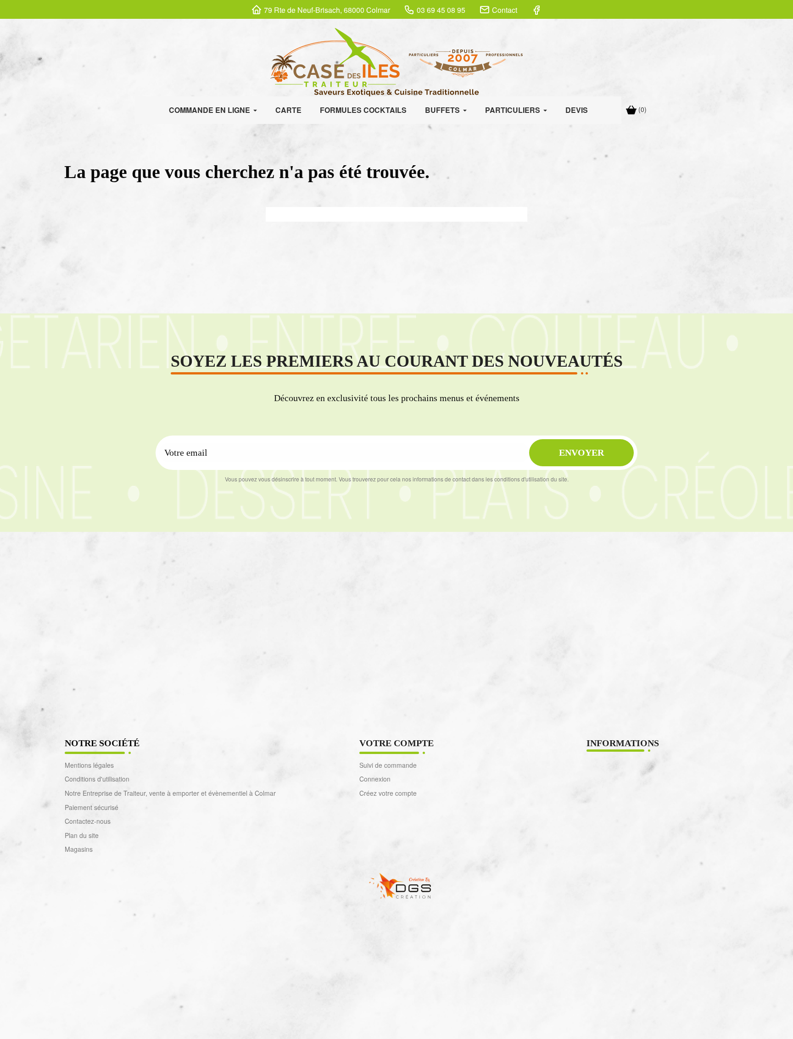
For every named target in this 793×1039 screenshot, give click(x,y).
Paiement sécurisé (91, 807)
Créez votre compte (388, 793)
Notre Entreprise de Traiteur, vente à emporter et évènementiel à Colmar (170, 793)
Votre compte (396, 743)
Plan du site (82, 835)
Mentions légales (89, 765)
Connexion (375, 778)
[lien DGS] (396, 885)
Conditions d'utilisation (97, 778)
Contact (504, 10)
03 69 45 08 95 (441, 10)
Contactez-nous (88, 821)
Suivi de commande (388, 765)
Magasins (79, 849)
